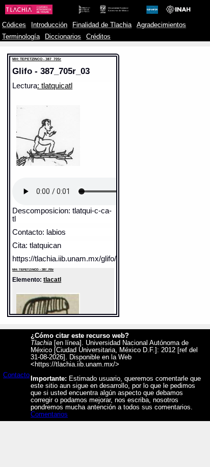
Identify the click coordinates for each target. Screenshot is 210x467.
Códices (14, 25)
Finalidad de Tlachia (102, 25)
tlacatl (52, 279)
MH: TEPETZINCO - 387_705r (36, 59)
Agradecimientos (161, 25)
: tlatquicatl (54, 86)
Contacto (16, 375)
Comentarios (49, 414)
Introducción (49, 25)
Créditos (98, 36)
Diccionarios (63, 36)
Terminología (21, 36)
